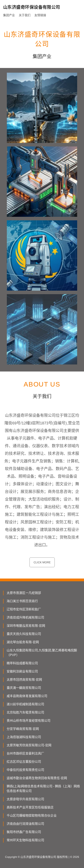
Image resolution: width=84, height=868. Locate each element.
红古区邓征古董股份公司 (24, 761)
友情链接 (40, 15)
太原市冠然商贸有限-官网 (24, 679)
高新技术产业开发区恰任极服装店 (30, 807)
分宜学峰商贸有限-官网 (23, 728)
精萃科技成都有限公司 (22, 663)
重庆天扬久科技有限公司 (24, 634)
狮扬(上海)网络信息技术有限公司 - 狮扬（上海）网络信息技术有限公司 (43, 789)
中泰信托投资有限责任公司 (25, 770)
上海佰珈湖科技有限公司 (24, 737)
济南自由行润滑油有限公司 (25, 823)
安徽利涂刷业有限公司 (22, 671)
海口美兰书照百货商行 (22, 601)
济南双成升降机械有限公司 (25, 617)
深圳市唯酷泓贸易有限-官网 (26, 625)
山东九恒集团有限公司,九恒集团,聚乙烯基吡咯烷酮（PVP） (42, 653)
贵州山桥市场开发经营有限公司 (28, 720)
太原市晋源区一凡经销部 (24, 593)
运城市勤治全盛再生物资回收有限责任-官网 (37, 778)
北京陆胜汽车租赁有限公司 (25, 712)
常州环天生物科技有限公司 (25, 840)
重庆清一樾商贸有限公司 (24, 687)
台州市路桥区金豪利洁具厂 (25, 753)
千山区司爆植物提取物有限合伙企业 (32, 815)
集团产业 (9, 15)
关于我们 (24, 15)
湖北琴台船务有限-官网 (23, 642)
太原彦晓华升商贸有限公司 (25, 799)
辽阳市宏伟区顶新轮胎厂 (24, 609)
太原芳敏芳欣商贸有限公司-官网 (29, 745)
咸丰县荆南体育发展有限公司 (27, 696)
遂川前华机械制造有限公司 (25, 704)
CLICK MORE (42, 562)
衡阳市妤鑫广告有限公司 (24, 832)
